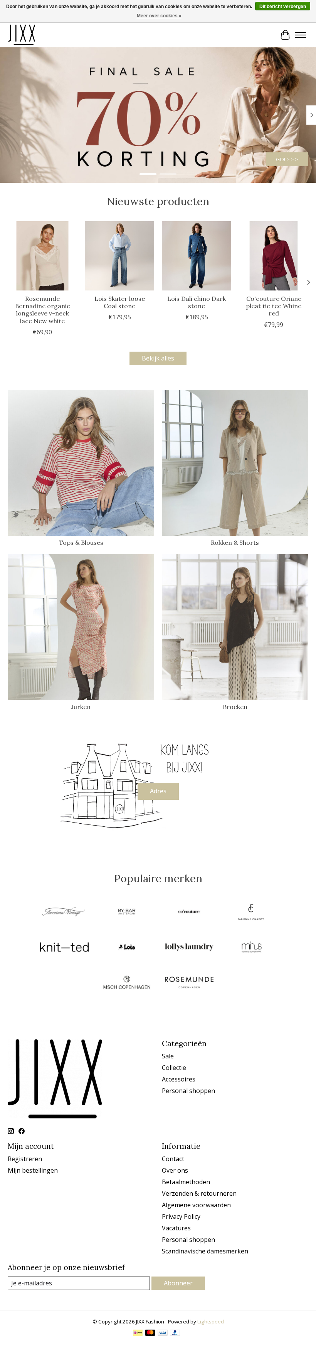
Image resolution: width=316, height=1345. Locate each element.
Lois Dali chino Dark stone (196, 302)
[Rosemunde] (189, 983)
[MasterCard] (150, 1333)
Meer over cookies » (159, 15)
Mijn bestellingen (33, 1170)
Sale (168, 1056)
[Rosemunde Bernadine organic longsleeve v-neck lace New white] (42, 255)
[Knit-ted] (64, 948)
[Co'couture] (189, 912)
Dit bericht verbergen (282, 6)
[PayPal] (175, 1333)
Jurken (81, 707)
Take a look (284, 159)
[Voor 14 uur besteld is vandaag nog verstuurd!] (21, 35)
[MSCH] (127, 983)
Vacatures (176, 1228)
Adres (158, 791)
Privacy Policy (181, 1216)
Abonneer (178, 1283)
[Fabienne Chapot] (252, 912)
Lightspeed (210, 1321)
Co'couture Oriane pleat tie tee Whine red (273, 306)
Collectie (174, 1067)
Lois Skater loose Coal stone (119, 302)
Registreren (25, 1159)
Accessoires (178, 1079)
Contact (173, 1159)
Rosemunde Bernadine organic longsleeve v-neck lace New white (42, 310)
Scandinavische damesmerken (205, 1251)
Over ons (175, 1170)
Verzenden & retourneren (199, 1193)
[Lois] (127, 948)
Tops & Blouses (81, 542)
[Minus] (252, 948)
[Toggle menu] (300, 35)
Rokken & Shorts (235, 542)
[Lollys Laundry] (189, 948)
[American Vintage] (64, 912)
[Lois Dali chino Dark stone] (196, 255)
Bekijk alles (158, 358)
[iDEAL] (138, 1333)
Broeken (235, 707)
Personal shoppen (188, 1090)
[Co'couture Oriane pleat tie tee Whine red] (273, 255)
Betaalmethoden (186, 1182)
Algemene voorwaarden (196, 1205)
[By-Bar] (127, 912)
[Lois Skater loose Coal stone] (119, 255)
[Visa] (163, 1333)
